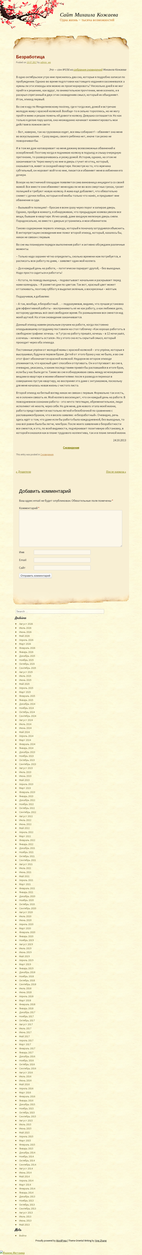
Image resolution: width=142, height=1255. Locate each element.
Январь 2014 (26, 1192)
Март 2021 (25, 884)
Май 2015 (24, 1132)
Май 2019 (24, 956)
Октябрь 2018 (27, 980)
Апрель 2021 (26, 880)
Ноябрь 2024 (26, 708)
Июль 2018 (25, 988)
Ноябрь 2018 (26, 976)
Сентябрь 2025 (27, 668)
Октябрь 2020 (27, 904)
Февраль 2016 (27, 1096)
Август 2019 (26, 944)
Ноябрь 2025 (26, 660)
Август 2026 (26, 623)
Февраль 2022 (27, 840)
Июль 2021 (25, 868)
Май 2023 (24, 780)
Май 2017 (24, 1036)
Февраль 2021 (27, 888)
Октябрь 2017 (27, 1020)
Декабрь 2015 (27, 1104)
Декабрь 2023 (27, 752)
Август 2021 (26, 864)
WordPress (61, 1240)
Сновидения (46, 454)
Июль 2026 (25, 628)
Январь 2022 (26, 844)
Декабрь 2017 (27, 1012)
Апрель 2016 (26, 1088)
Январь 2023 (26, 796)
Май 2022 (24, 828)
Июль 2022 (25, 820)
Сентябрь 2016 (27, 1068)
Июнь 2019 (25, 952)
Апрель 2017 (26, 1040)
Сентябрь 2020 (27, 908)
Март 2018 (25, 1000)
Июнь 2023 (25, 776)
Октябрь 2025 (27, 663)
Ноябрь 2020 (26, 900)
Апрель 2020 (26, 924)
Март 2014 (25, 1184)
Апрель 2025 (26, 688)
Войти (22, 1235)
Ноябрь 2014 (26, 1156)
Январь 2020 (26, 936)
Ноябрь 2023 (26, 756)
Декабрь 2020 (27, 896)
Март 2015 (25, 1140)
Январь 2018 (26, 1008)
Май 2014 (24, 1176)
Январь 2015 (26, 1148)
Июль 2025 (25, 676)
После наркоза (116, 472)
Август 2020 (26, 912)
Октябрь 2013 (27, 1204)
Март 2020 (25, 928)
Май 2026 (24, 636)
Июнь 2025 (25, 680)
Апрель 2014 (26, 1180)
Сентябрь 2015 (27, 1116)
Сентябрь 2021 (27, 860)
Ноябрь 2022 (26, 804)
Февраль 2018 (27, 1004)
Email (22, 560)
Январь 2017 (26, 1052)
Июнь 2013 (25, 1220)
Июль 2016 (25, 1076)
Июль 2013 (25, 1216)
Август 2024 (26, 720)
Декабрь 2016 (27, 1056)
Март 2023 (25, 788)
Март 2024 (25, 740)
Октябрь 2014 (27, 1160)
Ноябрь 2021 (26, 852)
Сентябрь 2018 (27, 984)
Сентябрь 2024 (27, 716)
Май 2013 (24, 1224)
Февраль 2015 (27, 1144)
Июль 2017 (25, 1028)
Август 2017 (26, 1024)
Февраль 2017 (27, 1048)
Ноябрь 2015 (26, 1108)
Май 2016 (24, 1084)
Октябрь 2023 (27, 760)
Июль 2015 (25, 1124)
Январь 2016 (26, 1100)
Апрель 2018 (26, 996)
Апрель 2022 (26, 832)
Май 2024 (24, 732)
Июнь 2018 (25, 992)
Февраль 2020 (27, 932)
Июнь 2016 (25, 1080)
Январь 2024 (26, 748)
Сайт (22, 567)
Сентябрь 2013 (27, 1208)
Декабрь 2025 (27, 656)
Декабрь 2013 (27, 1196)
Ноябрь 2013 (26, 1200)
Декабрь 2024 (27, 704)
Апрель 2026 (26, 640)
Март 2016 (25, 1092)
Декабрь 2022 (27, 800)
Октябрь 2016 (27, 1064)
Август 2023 (26, 768)
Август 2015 (26, 1120)
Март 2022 (25, 836)
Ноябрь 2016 (26, 1060)
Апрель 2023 (26, 784)
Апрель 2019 (26, 960)
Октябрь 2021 (27, 856)
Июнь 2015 (25, 1128)
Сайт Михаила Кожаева (89, 15)
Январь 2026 (26, 652)
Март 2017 (25, 1044)
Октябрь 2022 (27, 808)
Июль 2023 (25, 772)
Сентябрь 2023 (27, 764)
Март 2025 (25, 692)
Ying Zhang (100, 1240)
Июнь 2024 (25, 728)
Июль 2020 (25, 916)
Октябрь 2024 (27, 712)
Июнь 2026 (25, 632)
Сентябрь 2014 (27, 1164)
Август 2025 (26, 672)
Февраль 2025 (27, 696)
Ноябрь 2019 (26, 940)
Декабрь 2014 (27, 1152)
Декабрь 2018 (27, 972)
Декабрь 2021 (27, 848)
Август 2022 (26, 816)
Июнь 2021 (25, 872)
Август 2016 (26, 1072)
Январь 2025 (26, 700)
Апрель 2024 (26, 736)
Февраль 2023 (27, 792)
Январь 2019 (26, 968)
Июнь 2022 (25, 824)
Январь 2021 (26, 892)
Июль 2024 (25, 724)
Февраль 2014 (27, 1188)
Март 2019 (25, 964)
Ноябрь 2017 (26, 1016)
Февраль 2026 (27, 648)
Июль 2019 (25, 948)
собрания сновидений (87, 69)
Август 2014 (26, 1168)
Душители (23, 472)
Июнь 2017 (25, 1032)
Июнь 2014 (25, 1172)
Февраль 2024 (27, 744)
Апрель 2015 (26, 1136)
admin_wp (45, 62)
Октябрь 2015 (27, 1112)
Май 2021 (24, 876)
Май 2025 (24, 684)
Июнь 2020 (25, 920)
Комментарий (29, 508)
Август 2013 (26, 1212)
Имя (21, 552)
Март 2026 (25, 643)
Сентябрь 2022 (27, 812)
